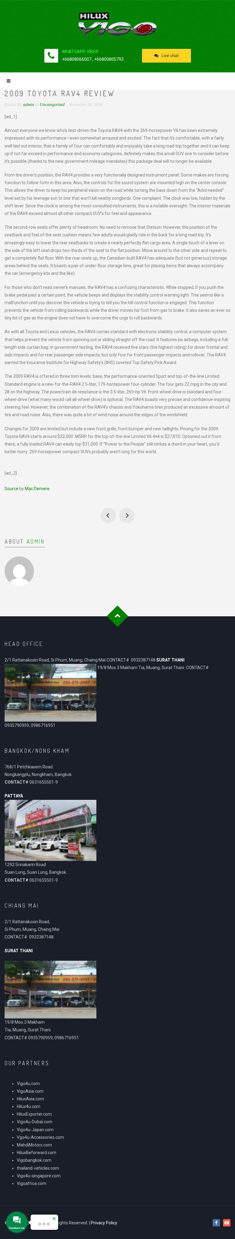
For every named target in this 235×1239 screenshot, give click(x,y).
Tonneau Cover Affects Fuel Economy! (108, 515)
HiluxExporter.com (34, 1114)
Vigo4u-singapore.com (39, 1175)
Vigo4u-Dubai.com (34, 1121)
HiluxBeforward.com (36, 1152)
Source (11, 488)
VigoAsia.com (30, 1091)
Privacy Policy (104, 1222)
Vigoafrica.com (31, 1183)
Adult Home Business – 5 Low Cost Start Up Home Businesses (126, 515)
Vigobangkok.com (34, 1160)
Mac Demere (37, 488)
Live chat (170, 55)
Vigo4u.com (28, 1083)
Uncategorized (52, 104)
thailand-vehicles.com (38, 1168)
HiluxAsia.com (30, 1098)
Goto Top (118, 616)
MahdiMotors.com (34, 1144)
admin (36, 541)
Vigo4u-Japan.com (35, 1129)
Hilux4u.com (28, 1106)
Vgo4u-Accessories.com (40, 1137)
